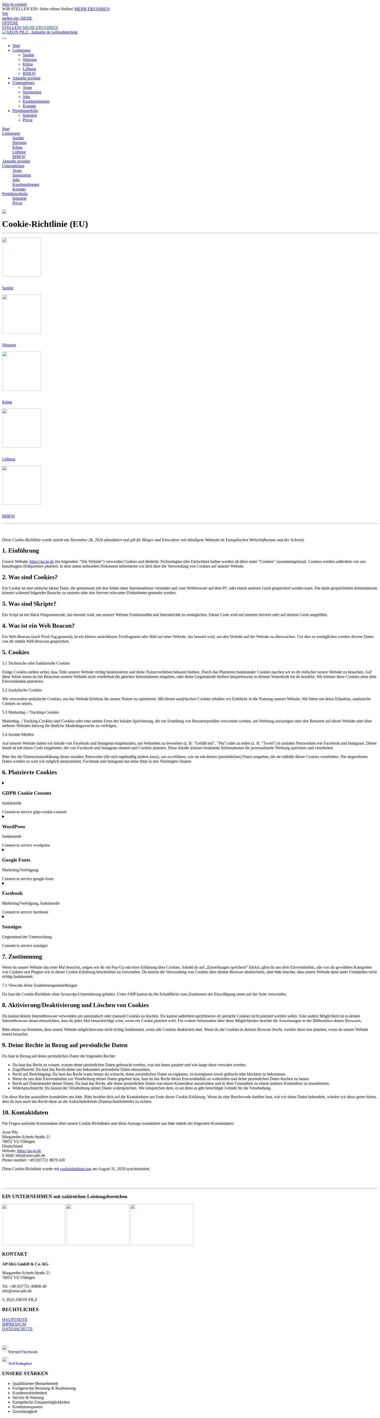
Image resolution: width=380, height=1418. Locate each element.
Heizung (30, 59)
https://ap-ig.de (42, 561)
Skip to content (14, 4)
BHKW (29, 73)
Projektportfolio (25, 110)
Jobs (26, 96)
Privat (27, 120)
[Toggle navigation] (4, 38)
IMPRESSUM (14, 1324)
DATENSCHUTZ (17, 1329)
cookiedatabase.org (75, 1169)
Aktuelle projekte (26, 78)
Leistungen (21, 50)
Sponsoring (32, 92)
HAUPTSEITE (15, 1319)
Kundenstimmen (36, 101)
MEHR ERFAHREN (92, 9)
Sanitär (28, 55)
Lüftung (29, 69)
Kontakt (29, 106)
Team (27, 87)
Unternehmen (23, 83)
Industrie (30, 115)
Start (16, 45)
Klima (28, 64)
